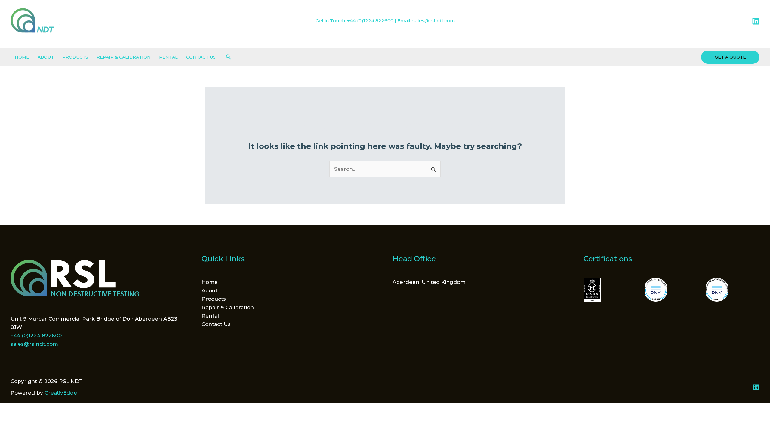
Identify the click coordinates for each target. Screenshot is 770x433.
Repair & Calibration (124, 57)
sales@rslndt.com (433, 20)
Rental (168, 57)
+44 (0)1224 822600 (370, 20)
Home (22, 57)
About (46, 57)
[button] (228, 57)
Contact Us (201, 57)
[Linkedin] (755, 21)
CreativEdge (61, 393)
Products (75, 57)
